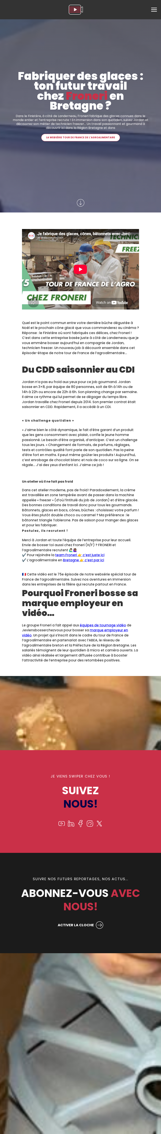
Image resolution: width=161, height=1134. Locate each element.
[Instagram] (90, 826)
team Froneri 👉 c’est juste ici (79, 555)
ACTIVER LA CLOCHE (76, 925)
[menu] (154, 9)
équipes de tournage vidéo (103, 625)
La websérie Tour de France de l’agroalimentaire (80, 137)
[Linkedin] (71, 826)
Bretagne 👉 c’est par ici (83, 560)
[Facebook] (80, 826)
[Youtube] (62, 826)
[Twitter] (99, 826)
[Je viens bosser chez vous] (76, 10)
